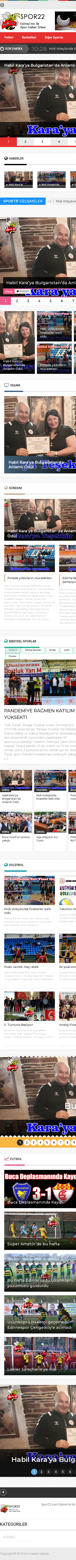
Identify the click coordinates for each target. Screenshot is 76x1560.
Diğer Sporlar (54, 37)
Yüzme (12, 656)
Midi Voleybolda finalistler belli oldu (48, 797)
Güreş (52, 650)
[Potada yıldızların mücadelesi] (54, 372)
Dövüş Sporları (33, 650)
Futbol (8, 37)
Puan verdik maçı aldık (21, 967)
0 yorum (24, 291)
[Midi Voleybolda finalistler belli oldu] (54, 340)
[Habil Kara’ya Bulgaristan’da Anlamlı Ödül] (17, 372)
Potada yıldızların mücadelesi (29, 578)
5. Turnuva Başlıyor (18, 1025)
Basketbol (29, 37)
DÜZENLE (9, 1537)
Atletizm (13, 650)
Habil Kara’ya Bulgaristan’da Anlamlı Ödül (11, 799)
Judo (66, 650)
